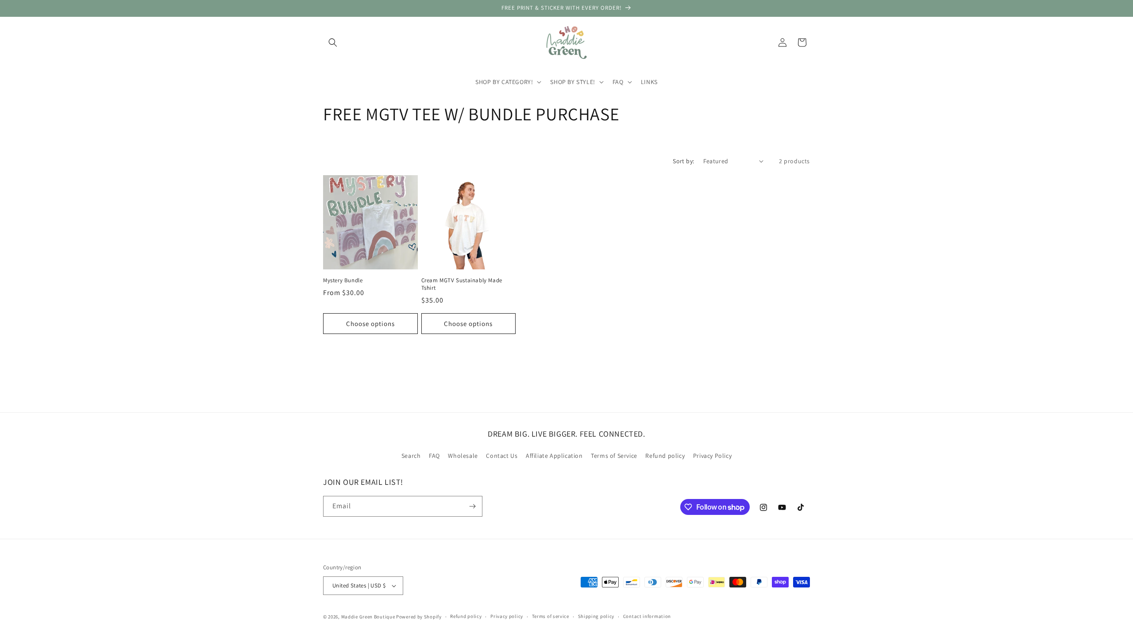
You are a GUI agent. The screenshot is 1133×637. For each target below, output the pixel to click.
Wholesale (463, 456)
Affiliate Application (554, 456)
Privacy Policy (712, 456)
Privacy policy (506, 616)
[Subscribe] (472, 506)
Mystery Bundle (342, 280)
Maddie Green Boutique (368, 617)
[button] (333, 42)
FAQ (434, 456)
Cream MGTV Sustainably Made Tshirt (461, 284)
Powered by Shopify (419, 617)
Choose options (370, 323)
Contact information (647, 616)
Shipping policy (596, 616)
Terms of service (550, 616)
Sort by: (683, 161)
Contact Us (501, 456)
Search (411, 456)
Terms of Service (614, 456)
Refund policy (665, 456)
